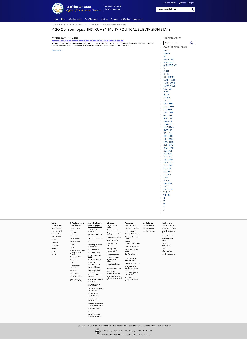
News (63, 19)
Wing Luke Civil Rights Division (114, 234)
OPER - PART (168, 148)
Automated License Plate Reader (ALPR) (94, 315)
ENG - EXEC (168, 104)
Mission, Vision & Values (75, 229)
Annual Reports (75, 242)
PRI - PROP (168, 160)
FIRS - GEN (168, 112)
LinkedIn (54, 248)
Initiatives (104, 19)
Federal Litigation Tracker (112, 226)
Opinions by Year (148, 225)
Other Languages (187, 3)
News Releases (56, 228)
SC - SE (166, 180)
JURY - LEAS (168, 127)
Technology (73, 270)
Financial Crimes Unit (95, 308)
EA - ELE (166, 98)
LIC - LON (167, 133)
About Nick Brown (75, 225)
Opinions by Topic (76, 24)
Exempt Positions (167, 236)
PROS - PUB (168, 163)
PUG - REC (167, 166)
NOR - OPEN (168, 145)
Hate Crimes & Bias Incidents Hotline (94, 271)
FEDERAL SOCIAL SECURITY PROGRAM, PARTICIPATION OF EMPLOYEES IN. (87, 40)
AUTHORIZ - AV (170, 65)
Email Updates (56, 237)
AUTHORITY (168, 62)
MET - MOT (168, 139)
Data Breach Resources (132, 263)
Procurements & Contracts (75, 266)
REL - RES (167, 172)
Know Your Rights (130, 225)
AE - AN (166, 53)
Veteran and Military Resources (94, 275)
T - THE (166, 192)
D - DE (166, 92)
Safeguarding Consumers (92, 230)
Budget (72, 245)
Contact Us (73, 233)
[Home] (58, 8)
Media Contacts (56, 225)
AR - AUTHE (168, 59)
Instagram (55, 245)
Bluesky (54, 240)
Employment (138, 19)
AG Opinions (125, 19)
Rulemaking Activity (76, 276)
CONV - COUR (169, 86)
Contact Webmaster (164, 325)
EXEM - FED (168, 107)
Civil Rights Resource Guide (131, 255)
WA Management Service (167, 239)
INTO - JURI (168, 124)
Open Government (112, 230)
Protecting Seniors (94, 252)
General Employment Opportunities (168, 232)
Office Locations (75, 239)
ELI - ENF (167, 101)
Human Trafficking (112, 240)
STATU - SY (168, 189)
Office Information (75, 19)
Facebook (55, 242)
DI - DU (166, 95)
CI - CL (166, 74)
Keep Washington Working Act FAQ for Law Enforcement (131, 268)
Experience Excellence (168, 225)
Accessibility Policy (105, 325)
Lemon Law (92, 242)
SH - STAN (167, 183)
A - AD (166, 50)
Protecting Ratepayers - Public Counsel (95, 245)
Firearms (91, 311)
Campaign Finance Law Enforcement (95, 280)
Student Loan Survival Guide (132, 250)
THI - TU (166, 195)
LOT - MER (168, 136)
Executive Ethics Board (132, 234)
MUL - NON (168, 142)
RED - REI (167, 169)
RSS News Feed (57, 231)
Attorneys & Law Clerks (169, 228)
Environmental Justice (114, 237)
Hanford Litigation (94, 267)
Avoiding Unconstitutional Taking (132, 242)
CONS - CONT (169, 83)
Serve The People (91, 19)
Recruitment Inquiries (168, 254)
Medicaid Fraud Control (95, 239)
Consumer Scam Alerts (132, 228)
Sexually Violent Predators (93, 300)
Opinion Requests (149, 231)
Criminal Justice (93, 296)
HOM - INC (168, 118)
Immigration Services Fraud (113, 265)
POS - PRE (167, 157)
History (72, 247)
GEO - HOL (168, 115)
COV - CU (167, 89)
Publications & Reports (132, 246)
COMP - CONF (169, 80)
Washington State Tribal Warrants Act (96, 289)
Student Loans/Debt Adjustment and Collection (113, 259)
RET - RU (167, 174)
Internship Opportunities (166, 244)
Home (56, 19)
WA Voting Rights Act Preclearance (131, 273)
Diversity (164, 248)
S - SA (165, 177)
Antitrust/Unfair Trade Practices (95, 235)
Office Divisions (75, 236)
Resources (114, 19)
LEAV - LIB (167, 130)
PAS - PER (167, 151)
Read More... (57, 50)
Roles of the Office (76, 257)
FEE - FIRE (167, 110)
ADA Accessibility (170, 3)
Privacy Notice (74, 273)
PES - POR (167, 154)
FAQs (71, 263)
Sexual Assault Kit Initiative (112, 244)
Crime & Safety (93, 293)
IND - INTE (167, 121)
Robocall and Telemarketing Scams (113, 272)
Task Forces (73, 260)
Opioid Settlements (113, 255)
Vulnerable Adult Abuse (114, 269)
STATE (166, 186)
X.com (54, 251)
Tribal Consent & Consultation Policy (76, 280)
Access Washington (150, 325)
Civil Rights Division (94, 259)
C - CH (166, 71)
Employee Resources (119, 325)
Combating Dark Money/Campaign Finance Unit (112, 250)
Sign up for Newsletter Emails (132, 238)
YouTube (54, 254)
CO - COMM (168, 77)
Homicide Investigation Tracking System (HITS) (95, 304)
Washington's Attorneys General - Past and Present (77, 252)
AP (164, 56)
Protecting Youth (93, 249)
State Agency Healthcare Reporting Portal (131, 279)
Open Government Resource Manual (131, 259)
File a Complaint (130, 231)
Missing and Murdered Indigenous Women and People (114, 278)
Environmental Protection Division (94, 263)
